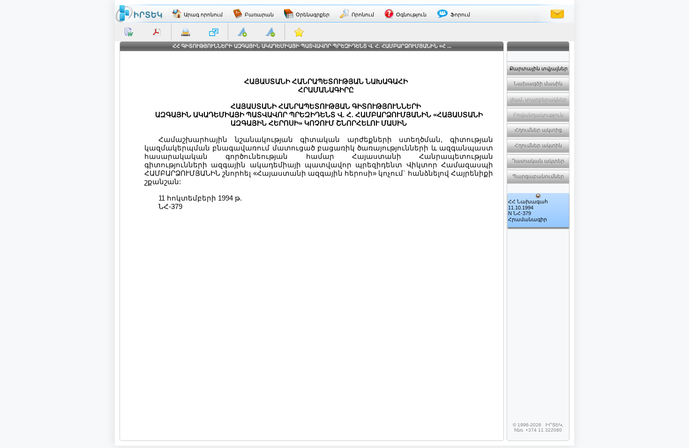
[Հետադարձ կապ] (557, 13)
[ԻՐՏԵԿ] (138, 13)
